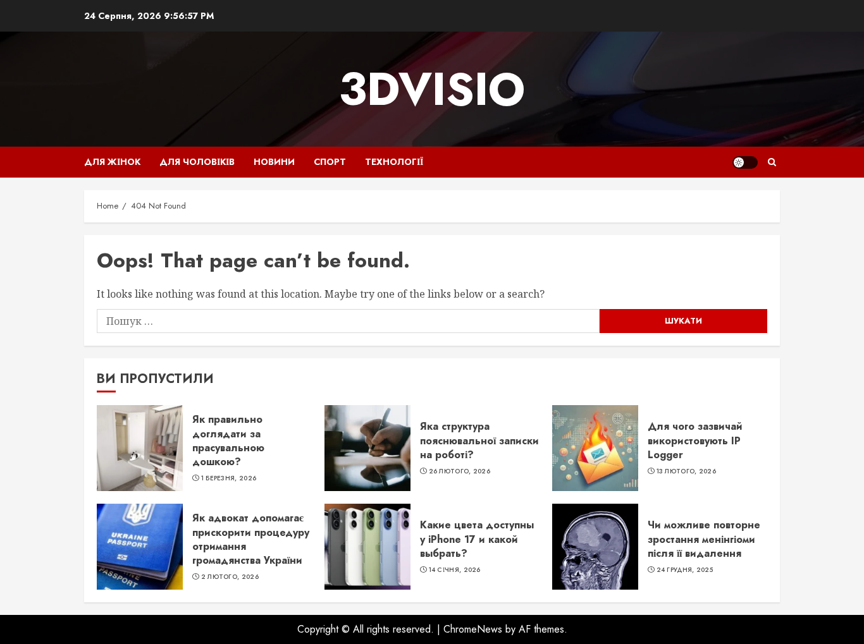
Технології (394, 161)
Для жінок (112, 161)
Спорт (330, 161)
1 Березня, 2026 (229, 478)
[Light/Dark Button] (745, 162)
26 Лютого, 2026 (460, 471)
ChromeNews (472, 629)
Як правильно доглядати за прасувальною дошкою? (228, 440)
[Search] (772, 162)
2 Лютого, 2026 (230, 577)
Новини (274, 161)
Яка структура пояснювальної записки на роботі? (479, 440)
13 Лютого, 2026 (687, 471)
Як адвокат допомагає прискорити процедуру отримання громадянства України (250, 539)
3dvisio (432, 89)
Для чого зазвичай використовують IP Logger (695, 440)
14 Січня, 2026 (455, 570)
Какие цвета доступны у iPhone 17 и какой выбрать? (477, 539)
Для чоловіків (197, 161)
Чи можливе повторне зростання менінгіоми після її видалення (704, 539)
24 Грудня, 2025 (685, 570)
